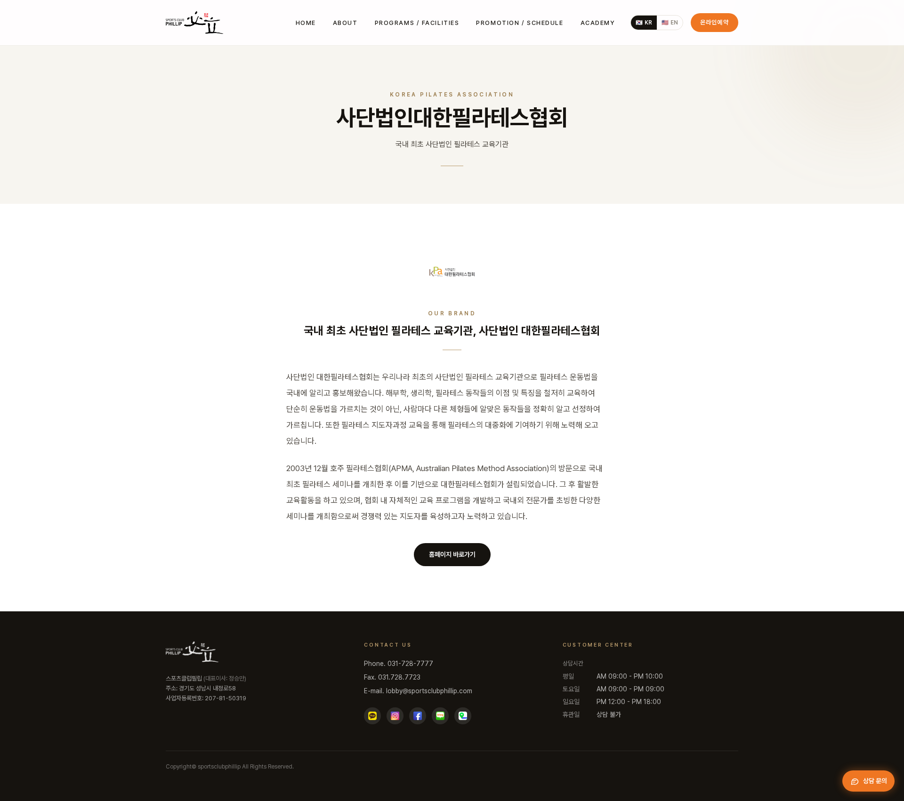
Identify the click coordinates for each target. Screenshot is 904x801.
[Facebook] (417, 715)
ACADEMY (598, 22)
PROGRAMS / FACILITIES (417, 22)
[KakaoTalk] (372, 715)
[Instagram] (395, 715)
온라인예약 (714, 22)
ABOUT (345, 22)
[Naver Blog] (440, 715)
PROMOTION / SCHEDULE (519, 22)
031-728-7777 (410, 663)
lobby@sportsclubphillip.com (429, 691)
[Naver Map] (462, 715)
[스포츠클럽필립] (194, 22)
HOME (306, 22)
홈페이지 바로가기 (452, 554)
